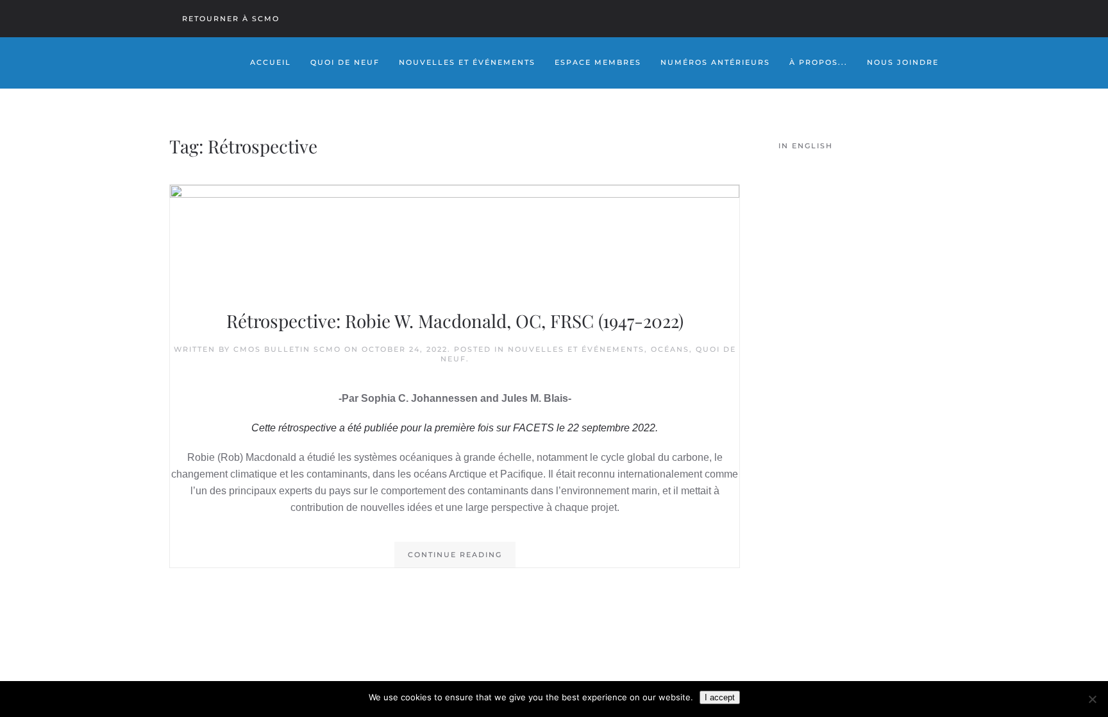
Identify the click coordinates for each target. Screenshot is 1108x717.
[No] (1092, 699)
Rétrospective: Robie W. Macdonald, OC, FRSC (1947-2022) (455, 321)
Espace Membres (598, 62)
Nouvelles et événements (576, 349)
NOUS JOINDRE (903, 62)
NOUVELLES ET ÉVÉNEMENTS (467, 62)
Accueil (270, 62)
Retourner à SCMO (231, 18)
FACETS (533, 427)
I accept (720, 697)
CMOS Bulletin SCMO (287, 349)
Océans (670, 349)
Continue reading (455, 554)
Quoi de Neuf (345, 62)
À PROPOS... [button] (818, 62)
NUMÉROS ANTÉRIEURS (715, 62)
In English (805, 145)
